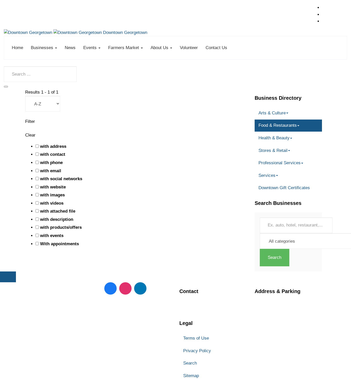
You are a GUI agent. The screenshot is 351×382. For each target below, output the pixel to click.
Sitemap (191, 375)
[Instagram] (125, 288)
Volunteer (189, 47)
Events (90, 47)
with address (53, 146)
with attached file (57, 211)
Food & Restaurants (277, 125)
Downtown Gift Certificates (284, 187)
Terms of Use (196, 338)
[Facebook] (110, 288)
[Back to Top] (8, 276)
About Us (160, 47)
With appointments (59, 243)
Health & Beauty (274, 137)
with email (50, 170)
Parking (262, 331)
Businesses (42, 47)
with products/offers (61, 227)
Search (274, 257)
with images (52, 195)
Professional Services (279, 162)
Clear (30, 135)
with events (51, 235)
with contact (52, 154)
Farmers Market (124, 47)
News (70, 47)
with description (56, 219)
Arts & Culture (272, 113)
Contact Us (216, 47)
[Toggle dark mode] (6, 86)
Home (17, 47)
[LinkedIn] (140, 288)
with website (53, 187)
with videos (51, 203)
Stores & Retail (273, 150)
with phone (51, 162)
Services (266, 175)
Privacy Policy (197, 350)
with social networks (61, 178)
